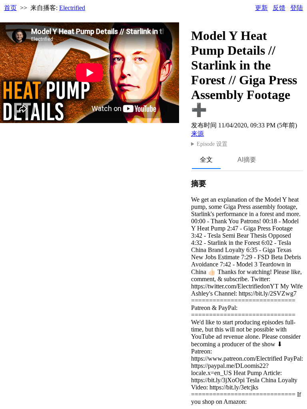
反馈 (279, 7)
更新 (261, 7)
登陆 (296, 7)
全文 (206, 159)
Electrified (72, 7)
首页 (10, 7)
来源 (197, 133)
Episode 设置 (212, 144)
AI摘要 (246, 159)
